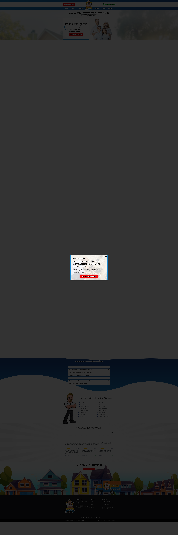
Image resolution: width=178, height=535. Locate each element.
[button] (106, 256)
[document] (89, 267)
